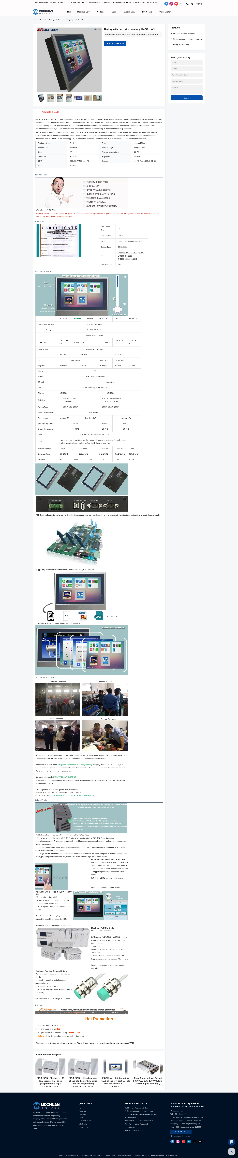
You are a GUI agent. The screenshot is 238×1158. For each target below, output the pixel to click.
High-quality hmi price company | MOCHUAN (66, 20)
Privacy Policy (84, 1127)
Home (69, 12)
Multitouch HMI (130, 1118)
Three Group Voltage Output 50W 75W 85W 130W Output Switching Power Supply (148, 1081)
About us (82, 1111)
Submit (186, 98)
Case (114, 12)
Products (100, 12)
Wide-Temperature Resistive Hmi (138, 1124)
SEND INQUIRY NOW (115, 43)
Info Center (147, 12)
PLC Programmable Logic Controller (185, 39)
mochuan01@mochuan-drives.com (189, 1117)
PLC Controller (130, 1127)
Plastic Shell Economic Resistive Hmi (139, 1121)
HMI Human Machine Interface (183, 34)
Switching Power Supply (180, 45)
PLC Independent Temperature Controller (141, 1114)
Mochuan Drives (84, 12)
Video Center (165, 12)
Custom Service (130, 12)
